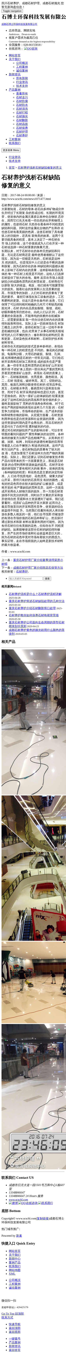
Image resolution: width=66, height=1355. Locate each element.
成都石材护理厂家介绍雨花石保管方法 (38, 567)
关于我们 (15, 59)
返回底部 (15, 1331)
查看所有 (22, 93)
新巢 (19, 1235)
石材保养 (22, 127)
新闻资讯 (15, 74)
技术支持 (22, 85)
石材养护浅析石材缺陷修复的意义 (40, 167)
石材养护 (22, 135)
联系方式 (7, 1317)
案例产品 (15, 1262)
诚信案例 (22, 70)
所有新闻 (22, 78)
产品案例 (15, 89)
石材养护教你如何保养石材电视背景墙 (34, 615)
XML (12, 1273)
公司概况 (22, 62)
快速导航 (15, 1324)
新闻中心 (15, 1258)
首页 (12, 167)
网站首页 (15, 55)
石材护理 (22, 131)
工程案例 (22, 66)
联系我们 (15, 143)
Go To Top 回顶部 (12, 1313)
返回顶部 (15, 1328)
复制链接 (43, 1218)
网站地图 (15, 1270)
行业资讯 (22, 82)
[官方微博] (13, 1203)
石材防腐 (22, 101)
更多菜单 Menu (11, 150)
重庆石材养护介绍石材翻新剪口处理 (32, 608)
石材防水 (22, 104)
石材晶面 (22, 124)
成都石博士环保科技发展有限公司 (19, 24)
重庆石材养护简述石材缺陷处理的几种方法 (37, 601)
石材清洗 (22, 108)
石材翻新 (22, 120)
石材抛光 (22, 116)
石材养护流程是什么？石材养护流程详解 (35, 594)
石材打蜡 (22, 112)
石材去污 (22, 97)
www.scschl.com (18, 1199)
